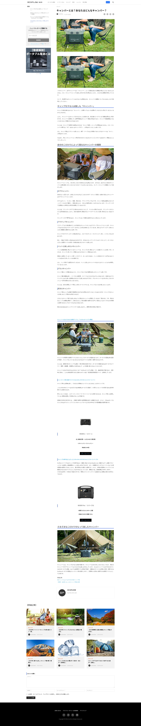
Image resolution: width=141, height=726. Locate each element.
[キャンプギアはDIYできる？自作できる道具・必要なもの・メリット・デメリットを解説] (101, 648)
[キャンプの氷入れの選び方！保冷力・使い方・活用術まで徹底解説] (70, 648)
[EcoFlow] (58, 14)
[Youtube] (77, 715)
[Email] (113, 14)
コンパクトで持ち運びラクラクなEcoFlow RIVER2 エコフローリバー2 (76, 380)
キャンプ (58, 6)
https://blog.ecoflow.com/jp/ (72, 592)
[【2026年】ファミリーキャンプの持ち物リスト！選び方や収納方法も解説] (40, 617)
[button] (112, 1)
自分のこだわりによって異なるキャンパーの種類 (39, 13)
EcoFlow (61, 14)
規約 (43, 43)
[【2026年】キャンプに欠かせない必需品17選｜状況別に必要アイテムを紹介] (70, 617)
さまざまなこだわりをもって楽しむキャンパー (39, 21)
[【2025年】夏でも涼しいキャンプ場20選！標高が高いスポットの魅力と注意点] (40, 648)
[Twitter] (107, 14)
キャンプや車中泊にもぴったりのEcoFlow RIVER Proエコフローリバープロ (78, 459)
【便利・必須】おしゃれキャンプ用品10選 (68, 582)
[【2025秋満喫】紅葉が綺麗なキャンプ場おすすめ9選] (101, 617)
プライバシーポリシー (34, 43)
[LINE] (110, 14)
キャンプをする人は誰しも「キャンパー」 (39, 9)
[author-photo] (29, 635)
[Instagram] (68, 715)
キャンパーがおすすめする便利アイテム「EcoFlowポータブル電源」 (39, 17)
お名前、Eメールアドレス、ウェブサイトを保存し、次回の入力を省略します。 (49, 694)
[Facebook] (104, 14)
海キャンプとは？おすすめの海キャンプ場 (68, 579)
